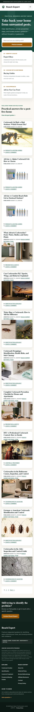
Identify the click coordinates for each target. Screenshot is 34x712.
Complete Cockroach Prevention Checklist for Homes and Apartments (16, 394)
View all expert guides (8, 115)
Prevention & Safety (12, 265)
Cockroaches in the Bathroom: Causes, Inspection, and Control (16, 472)
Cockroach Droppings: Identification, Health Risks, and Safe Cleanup (16, 353)
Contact (20, 680)
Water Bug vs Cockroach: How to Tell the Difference (17, 313)
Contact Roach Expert (10, 616)
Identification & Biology (13, 303)
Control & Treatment (12, 463)
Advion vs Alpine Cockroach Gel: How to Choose (17, 160)
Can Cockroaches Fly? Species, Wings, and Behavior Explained (16, 274)
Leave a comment (11, 152)
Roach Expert (13, 7)
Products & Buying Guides (13, 150)
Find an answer (17, 44)
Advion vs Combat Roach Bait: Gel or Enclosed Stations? (16, 196)
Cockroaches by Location (14, 501)
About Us (20, 668)
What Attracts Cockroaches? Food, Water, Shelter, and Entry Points (16, 234)
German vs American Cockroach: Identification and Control (17, 511)
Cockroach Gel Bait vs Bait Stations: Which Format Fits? (15, 123)
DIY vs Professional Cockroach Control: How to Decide (16, 433)
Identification (5, 671)
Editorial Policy (22, 671)
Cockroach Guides (7, 668)
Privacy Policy (22, 683)
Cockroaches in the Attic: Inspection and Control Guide (15, 549)
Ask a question (6, 697)
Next (12, 590)
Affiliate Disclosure (23, 677)
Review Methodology (24, 674)
